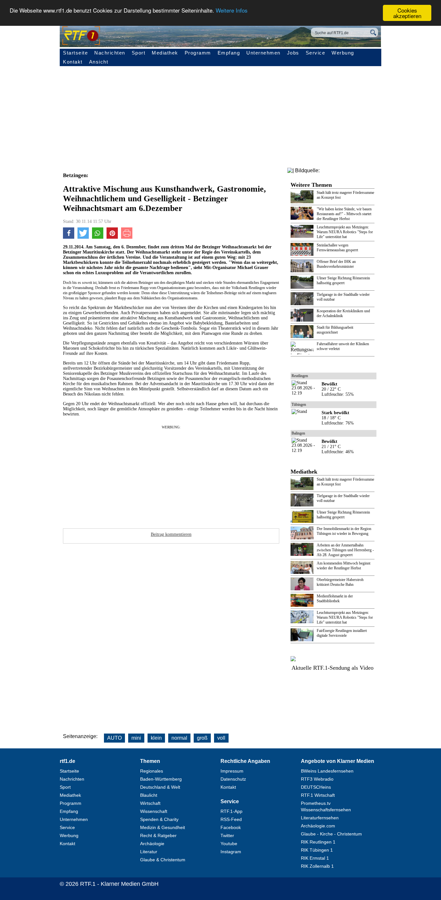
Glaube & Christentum (162, 859)
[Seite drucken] (126, 237)
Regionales (151, 771)
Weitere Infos (232, 10)
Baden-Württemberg (161, 779)
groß (202, 738)
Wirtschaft (150, 803)
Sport (139, 52)
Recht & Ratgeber (158, 835)
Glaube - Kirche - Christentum (331, 833)
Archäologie (152, 843)
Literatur (148, 851)
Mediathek (165, 52)
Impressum (232, 771)
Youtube (229, 843)
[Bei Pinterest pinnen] (112, 237)
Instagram (231, 851)
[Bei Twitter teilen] (83, 237)
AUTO (114, 738)
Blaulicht (148, 795)
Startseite (75, 52)
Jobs (293, 52)
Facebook (231, 827)
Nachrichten (109, 52)
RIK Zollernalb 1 (317, 866)
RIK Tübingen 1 (317, 850)
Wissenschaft (153, 811)
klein (156, 738)
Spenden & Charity (159, 819)
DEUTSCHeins (316, 787)
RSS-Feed (231, 819)
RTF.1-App (231, 811)
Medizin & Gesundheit (162, 827)
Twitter (227, 835)
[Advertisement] (208, 475)
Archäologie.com (318, 825)
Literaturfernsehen (320, 817)
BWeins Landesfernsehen (327, 771)
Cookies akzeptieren (407, 13)
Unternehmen (263, 52)
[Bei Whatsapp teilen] (97, 237)
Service (315, 52)
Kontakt (73, 62)
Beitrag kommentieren (171, 534)
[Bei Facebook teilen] (68, 237)
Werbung (343, 52)
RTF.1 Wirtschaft (318, 795)
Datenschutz (233, 779)
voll (221, 738)
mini (136, 738)
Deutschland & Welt (160, 787)
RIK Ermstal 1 (315, 858)
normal (179, 738)
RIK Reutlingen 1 (318, 842)
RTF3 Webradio (317, 779)
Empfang (229, 52)
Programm (198, 52)
